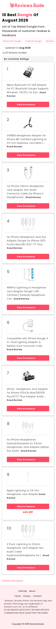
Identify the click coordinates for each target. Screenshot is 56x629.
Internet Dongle (34, 41)
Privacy (27, 596)
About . (33, 591)
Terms (17, 596)
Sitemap (22, 591)
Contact (37, 596)
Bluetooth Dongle (12, 41)
